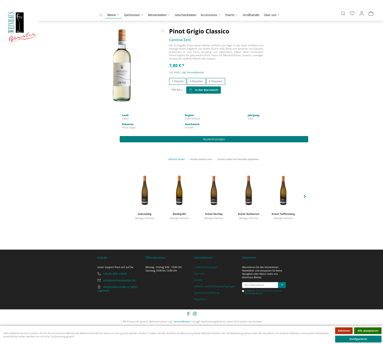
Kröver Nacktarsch (248, 214)
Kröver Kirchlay (214, 214)
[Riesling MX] (179, 190)
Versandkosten (182, 321)
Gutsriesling (144, 214)
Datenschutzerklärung (206, 292)
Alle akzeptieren (368, 330)
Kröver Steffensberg (283, 214)
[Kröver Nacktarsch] (249, 190)
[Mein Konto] (361, 13)
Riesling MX (179, 214)
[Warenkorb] (371, 13)
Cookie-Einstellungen (205, 267)
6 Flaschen (215, 81)
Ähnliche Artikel (176, 159)
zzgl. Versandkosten (192, 72)
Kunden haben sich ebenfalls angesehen (238, 159)
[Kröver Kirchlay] (214, 190)
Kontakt (198, 280)
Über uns (199, 273)
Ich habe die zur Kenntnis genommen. (263, 292)
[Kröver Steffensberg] (283, 190)
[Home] (100, 14)
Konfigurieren (358, 339)
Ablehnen (344, 330)
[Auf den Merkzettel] (162, 30)
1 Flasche (178, 81)
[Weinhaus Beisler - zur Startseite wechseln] (22, 28)
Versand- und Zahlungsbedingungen (214, 286)
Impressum (200, 299)
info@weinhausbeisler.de (119, 280)
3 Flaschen (196, 81)
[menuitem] (343, 13)
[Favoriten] (352, 13)
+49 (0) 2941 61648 (115, 274)
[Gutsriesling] (145, 190)
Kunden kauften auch (201, 159)
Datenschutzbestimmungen (267, 290)
